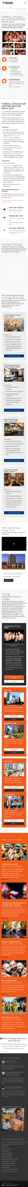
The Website (20, 232)
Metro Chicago (7, 165)
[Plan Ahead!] (4, 81)
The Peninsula (6, 200)
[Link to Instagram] (25, 1183)
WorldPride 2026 (6, 1151)
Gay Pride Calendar (10, 1061)
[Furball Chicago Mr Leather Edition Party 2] (8, 52)
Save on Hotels (16, 207)
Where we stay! (16, 216)
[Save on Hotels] (4, 209)
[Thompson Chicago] (14, 479)
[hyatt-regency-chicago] (13, 568)
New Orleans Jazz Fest (10, 1017)
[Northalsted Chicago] (14, 636)
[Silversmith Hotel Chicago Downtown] (14, 375)
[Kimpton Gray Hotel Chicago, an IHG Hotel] (14, 429)
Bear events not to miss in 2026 (14, 1087)
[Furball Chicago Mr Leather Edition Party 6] (14, 37)
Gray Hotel (21, 200)
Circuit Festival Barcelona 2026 (10, 1169)
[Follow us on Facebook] (13, 1130)
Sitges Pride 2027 (6, 1149)
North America (9, 8)
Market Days (9, 660)
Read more (5, 879)
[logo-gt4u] (11, 3)
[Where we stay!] (4, 218)
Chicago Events (16, 8)
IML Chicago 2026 (6, 1155)
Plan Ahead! (14, 80)
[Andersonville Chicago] (14, 802)
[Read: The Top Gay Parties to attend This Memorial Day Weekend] (3, 1073)
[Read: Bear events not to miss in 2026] (3, 1088)
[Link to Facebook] (23, 1183)
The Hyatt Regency (13, 218)
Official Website (16, 228)
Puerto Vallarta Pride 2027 (8, 1165)
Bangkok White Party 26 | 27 (9, 1171)
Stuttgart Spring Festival (11, 941)
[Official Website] (4, 230)
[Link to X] (21, 1183)
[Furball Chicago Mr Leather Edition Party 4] (8, 46)
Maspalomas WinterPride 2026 (10, 1159)
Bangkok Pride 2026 (7, 1153)
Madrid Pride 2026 (6, 1157)
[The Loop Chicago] (14, 698)
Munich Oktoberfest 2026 (8, 1163)
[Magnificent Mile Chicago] (14, 731)
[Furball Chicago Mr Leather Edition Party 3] (20, 46)
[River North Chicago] (14, 769)
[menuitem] (24, 3)
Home (4, 8)
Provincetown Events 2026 (8, 1161)
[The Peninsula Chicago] (14, 324)
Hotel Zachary (13, 153)
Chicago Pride (17, 660)
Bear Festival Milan (9, 980)
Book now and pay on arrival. (15, 212)
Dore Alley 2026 (6, 1167)
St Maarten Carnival (9, 864)
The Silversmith (6, 202)
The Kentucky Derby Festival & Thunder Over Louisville (14, 904)
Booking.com (7, 334)
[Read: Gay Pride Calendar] (3, 1062)
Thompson (14, 200)
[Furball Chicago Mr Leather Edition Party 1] (20, 52)
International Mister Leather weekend (12, 136)
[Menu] (24, 3)
